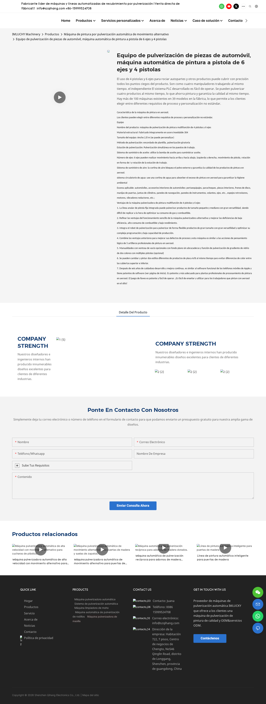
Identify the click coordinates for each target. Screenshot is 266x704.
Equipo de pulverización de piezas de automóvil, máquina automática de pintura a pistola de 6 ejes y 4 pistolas (91, 39)
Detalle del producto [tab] (133, 312)
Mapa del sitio (90, 695)
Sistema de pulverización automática (96, 603)
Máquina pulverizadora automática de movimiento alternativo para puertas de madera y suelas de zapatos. (99, 562)
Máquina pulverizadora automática (94, 599)
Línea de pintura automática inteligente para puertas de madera (222, 558)
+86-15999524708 (78, 8)
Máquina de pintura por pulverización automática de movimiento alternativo (116, 34)
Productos (52, 34)
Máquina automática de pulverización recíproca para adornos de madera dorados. (159, 558)
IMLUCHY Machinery (26, 34)
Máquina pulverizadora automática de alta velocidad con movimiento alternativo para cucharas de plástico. (39, 562)
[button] (246, 20)
